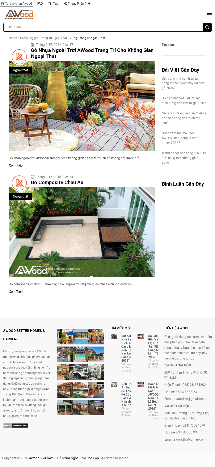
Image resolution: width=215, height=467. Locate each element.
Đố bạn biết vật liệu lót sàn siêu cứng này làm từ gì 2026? (184, 100)
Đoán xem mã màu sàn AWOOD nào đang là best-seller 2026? (181, 138)
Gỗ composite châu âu (57, 182)
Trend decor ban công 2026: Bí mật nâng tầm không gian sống (184, 158)
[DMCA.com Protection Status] (16, 425)
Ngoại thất (20, 70)
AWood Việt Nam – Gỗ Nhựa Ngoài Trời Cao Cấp (64, 458)
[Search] (207, 27)
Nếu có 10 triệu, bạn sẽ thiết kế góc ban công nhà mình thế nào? (184, 118)
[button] (209, 14)
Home (13, 38)
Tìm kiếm (168, 44)
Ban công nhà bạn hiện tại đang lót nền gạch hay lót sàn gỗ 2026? (183, 83)
